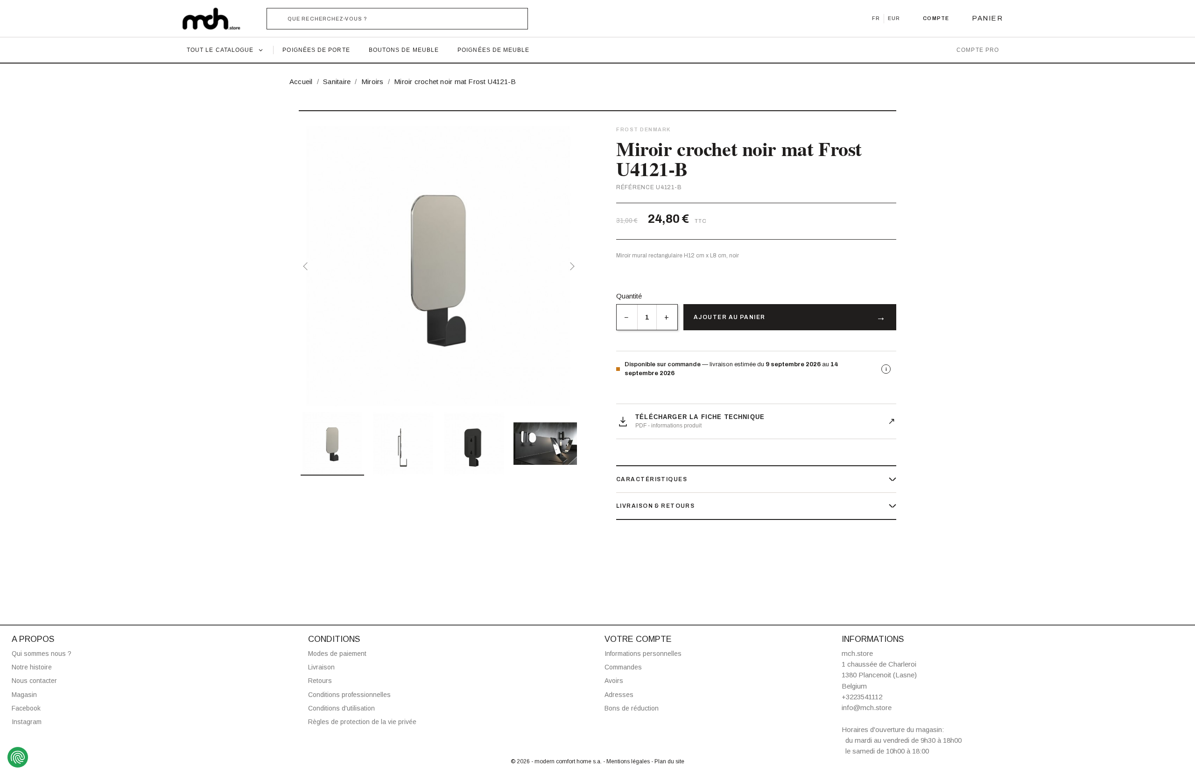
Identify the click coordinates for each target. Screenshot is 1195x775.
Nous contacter (34, 680)
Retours (320, 680)
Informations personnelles (643, 653)
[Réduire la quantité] (627, 317)
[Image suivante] (570, 266)
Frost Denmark (643, 129)
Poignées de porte (316, 50)
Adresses (619, 694)
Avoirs (614, 680)
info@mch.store (867, 707)
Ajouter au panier (729, 317)
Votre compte (638, 639)
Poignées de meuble (493, 50)
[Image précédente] (307, 266)
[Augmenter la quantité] (667, 317)
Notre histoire (32, 667)
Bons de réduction (632, 708)
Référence (635, 187)
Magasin (24, 694)
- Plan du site (667, 761)
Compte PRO (977, 50)
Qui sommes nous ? (41, 653)
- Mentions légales (627, 761)
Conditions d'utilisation (341, 708)
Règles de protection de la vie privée (362, 721)
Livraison (321, 667)
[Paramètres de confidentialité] (17, 757)
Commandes (623, 667)
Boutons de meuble (404, 50)
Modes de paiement (337, 653)
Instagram (27, 721)
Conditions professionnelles (349, 694)
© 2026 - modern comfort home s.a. (557, 761)
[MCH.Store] (216, 18)
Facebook (26, 708)
